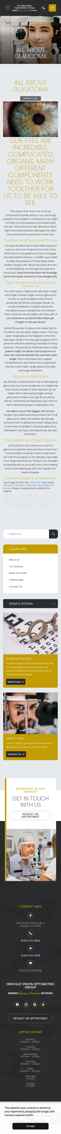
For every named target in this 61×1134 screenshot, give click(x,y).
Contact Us (15, 586)
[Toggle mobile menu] (8, 7)
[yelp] (43, 1004)
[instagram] (26, 1004)
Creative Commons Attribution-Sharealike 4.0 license (28, 487)
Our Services (16, 566)
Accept (30, 1126)
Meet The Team (18, 573)
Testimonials (16, 580)
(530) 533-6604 (30, 940)
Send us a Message (30, 970)
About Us (14, 559)
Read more (14, 681)
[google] (35, 1004)
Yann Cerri (35, 482)
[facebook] (17, 1004)
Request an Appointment (30, 815)
